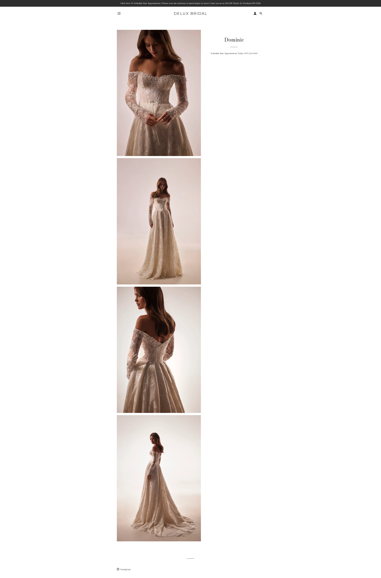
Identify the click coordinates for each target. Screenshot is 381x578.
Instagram (125, 569)
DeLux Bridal (190, 13)
